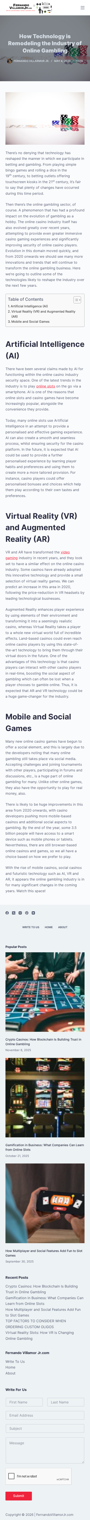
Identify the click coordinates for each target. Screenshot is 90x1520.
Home (49, 927)
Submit (18, 1496)
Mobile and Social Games (30, 321)
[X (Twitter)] (13, 913)
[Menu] (83, 8)
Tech (79, 61)
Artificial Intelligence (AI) (29, 306)
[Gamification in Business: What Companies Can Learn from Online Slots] (45, 1098)
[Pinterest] (26, 913)
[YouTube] (33, 913)
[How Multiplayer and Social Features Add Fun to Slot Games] (45, 1203)
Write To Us (30, 927)
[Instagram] (20, 913)
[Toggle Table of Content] (75, 300)
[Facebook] (7, 913)
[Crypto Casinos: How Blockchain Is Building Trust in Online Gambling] (45, 992)
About (63, 927)
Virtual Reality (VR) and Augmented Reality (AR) (43, 314)
